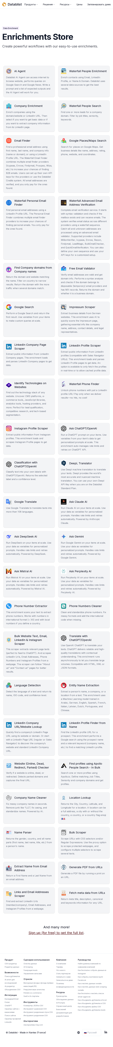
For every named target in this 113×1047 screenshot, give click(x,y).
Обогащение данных (65, 999)
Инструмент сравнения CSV (35, 1009)
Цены (79, 4)
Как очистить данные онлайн (90, 983)
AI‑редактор (10, 986)
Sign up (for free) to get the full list (56, 933)
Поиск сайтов (10, 1015)
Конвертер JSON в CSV (33, 1006)
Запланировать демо (99, 4)
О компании (61, 964)
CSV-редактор (11, 964)
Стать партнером (63, 974)
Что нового (60, 970)
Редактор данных (12, 967)
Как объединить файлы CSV (89, 1007)
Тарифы (59, 967)
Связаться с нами (63, 977)
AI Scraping (28, 967)
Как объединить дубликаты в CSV (92, 1003)
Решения (48, 4)
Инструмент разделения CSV (36, 1015)
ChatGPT (8, 1006)
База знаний (61, 1009)
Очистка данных (30, 964)
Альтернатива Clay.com (33, 1025)
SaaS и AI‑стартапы (31, 996)
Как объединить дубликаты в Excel (92, 1000)
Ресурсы (64, 4)
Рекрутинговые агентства (34, 990)
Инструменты (30, 1002)
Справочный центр (64, 1006)
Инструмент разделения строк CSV (38, 1012)
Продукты (30, 4)
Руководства (61, 996)
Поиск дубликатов (12, 976)
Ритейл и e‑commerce (33, 993)
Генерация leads (30, 970)
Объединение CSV (12, 990)
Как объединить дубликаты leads (91, 1010)
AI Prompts (60, 1003)
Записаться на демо (64, 980)
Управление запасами (33, 974)
